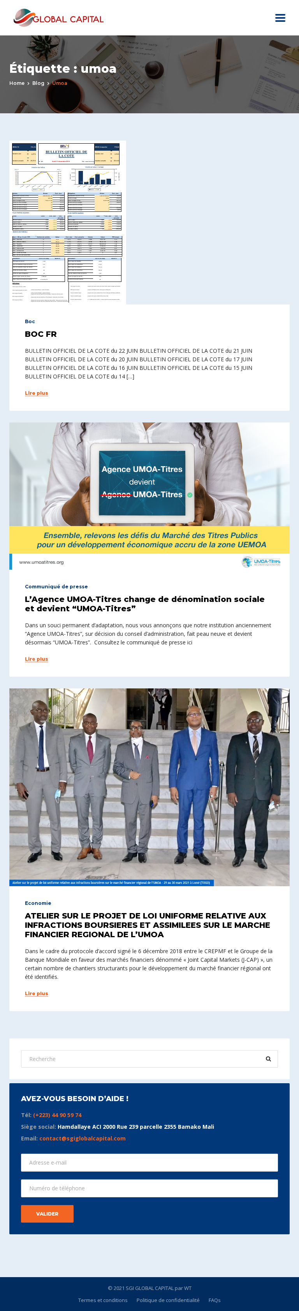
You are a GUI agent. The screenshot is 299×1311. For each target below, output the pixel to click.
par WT (183, 1288)
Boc (30, 321)
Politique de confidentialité (168, 1300)
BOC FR (41, 334)
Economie (38, 903)
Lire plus (36, 393)
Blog (38, 83)
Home (17, 83)
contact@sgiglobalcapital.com (82, 1138)
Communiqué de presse (56, 587)
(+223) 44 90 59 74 (57, 1115)
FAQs (215, 1300)
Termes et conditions (103, 1300)
